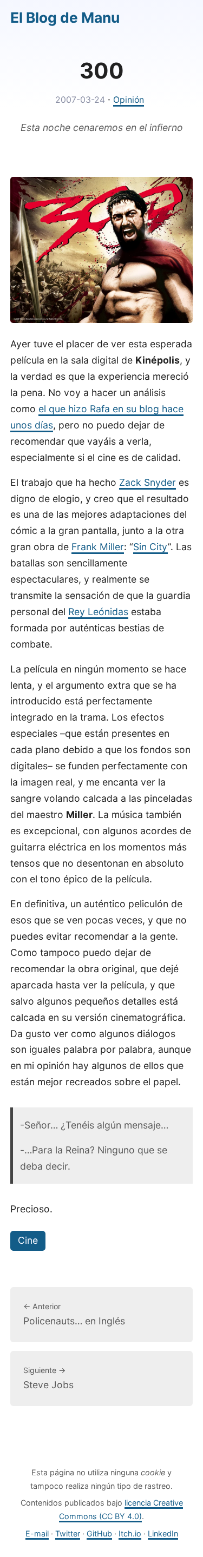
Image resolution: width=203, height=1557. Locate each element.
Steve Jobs (48, 1377)
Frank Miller (97, 546)
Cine (28, 1240)
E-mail (37, 1533)
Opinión (128, 100)
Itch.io (130, 1533)
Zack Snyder (147, 482)
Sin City (150, 546)
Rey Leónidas (98, 611)
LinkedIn (163, 1533)
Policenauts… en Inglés (74, 1314)
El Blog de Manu (65, 17)
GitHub (99, 1533)
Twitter (67, 1533)
